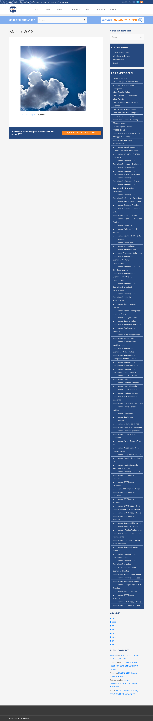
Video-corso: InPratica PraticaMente (127, 530)
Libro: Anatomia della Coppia (124, 109)
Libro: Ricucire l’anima (121, 92)
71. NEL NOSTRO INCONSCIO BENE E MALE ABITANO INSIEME (124, 665)
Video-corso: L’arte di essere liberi (126, 335)
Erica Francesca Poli (28, 115)
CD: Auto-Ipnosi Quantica (123, 126)
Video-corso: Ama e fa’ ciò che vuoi (127, 202)
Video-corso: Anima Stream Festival (127, 324)
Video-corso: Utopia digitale (124, 246)
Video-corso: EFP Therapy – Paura (126, 605)
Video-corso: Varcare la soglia (125, 386)
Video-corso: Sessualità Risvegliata (127, 523)
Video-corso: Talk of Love (123, 414)
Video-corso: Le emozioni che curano (128, 403)
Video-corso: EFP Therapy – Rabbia (127, 513)
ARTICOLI (60, 9)
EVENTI (88, 9)
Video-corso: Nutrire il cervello (125, 390)
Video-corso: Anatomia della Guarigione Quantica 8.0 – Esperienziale (124, 276)
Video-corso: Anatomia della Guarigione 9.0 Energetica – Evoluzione (124, 188)
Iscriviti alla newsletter (81, 133)
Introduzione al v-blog (121, 56)
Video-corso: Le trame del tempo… (126, 424)
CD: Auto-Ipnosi (119, 123)
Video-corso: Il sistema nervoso (125, 393)
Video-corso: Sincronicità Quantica (126, 581)
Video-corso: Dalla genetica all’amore (127, 427)
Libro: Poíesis (118, 99)
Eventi (115, 63)
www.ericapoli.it (119, 59)
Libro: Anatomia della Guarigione (126, 113)
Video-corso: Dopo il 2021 (123, 243)
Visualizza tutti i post (121, 52)
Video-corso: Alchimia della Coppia (127, 574)
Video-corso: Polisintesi (122, 379)
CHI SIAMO (100, 9)
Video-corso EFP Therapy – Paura (126, 509)
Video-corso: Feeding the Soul (125, 215)
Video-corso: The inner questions (126, 431)
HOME (37, 9)
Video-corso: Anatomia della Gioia (126, 472)
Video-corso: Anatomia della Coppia (127, 578)
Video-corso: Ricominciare (123, 338)
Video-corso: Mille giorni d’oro (125, 318)
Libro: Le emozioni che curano (125, 95)
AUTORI (75, 9)
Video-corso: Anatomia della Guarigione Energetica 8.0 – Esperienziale (124, 287)
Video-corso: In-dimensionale (125, 167)
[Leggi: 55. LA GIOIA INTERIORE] (53, 78)
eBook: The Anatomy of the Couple (127, 116)
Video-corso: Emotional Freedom (126, 205)
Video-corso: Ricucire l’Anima (124, 321)
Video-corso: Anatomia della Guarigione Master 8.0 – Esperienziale (124, 259)
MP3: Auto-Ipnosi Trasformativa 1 (126, 82)
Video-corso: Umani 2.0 (122, 226)
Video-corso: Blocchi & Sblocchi (125, 527)
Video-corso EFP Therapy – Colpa (126, 489)
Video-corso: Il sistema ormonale (126, 383)
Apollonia (113, 655)
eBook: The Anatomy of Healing (125, 120)
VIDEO (47, 9)
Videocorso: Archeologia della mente (127, 253)
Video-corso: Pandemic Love (124, 250)
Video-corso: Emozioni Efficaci (125, 591)
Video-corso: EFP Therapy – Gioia (126, 506)
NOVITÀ (113, 9)
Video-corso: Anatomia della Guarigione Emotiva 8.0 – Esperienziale (124, 297)
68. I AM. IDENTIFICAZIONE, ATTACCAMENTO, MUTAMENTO (124, 683)
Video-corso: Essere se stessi (125, 376)
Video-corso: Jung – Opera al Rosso (127, 455)
